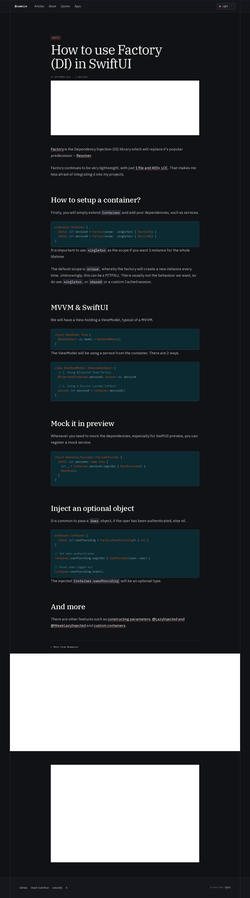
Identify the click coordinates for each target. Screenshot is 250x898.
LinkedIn (57, 887)
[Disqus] (125, 702)
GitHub (23, 887)
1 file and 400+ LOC (151, 167)
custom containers (109, 625)
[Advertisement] (125, 108)
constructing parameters (129, 619)
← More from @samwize (64, 646)
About (52, 6)
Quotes (65, 6)
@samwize (21, 6)
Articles (39, 6)
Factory (57, 149)
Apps (78, 6)
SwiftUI (55, 38)
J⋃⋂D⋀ (227, 887)
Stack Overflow (40, 887)
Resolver (83, 155)
